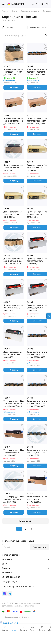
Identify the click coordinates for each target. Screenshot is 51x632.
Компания (7, 559)
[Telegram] (9, 593)
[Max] (4, 593)
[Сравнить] (22, 48)
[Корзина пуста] (47, 4)
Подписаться (39, 547)
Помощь (6, 568)
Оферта (25, 617)
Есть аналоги (10, 80)
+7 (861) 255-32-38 (11, 577)
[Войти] (42, 4)
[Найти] (46, 35)
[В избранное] (22, 44)
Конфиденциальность (11, 617)
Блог (4, 564)
